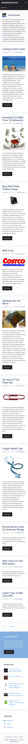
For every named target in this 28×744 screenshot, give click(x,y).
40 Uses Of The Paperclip (10, 381)
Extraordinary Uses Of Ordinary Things (13, 528)
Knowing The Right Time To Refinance (13, 119)
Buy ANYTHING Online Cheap (11, 188)
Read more (7, 105)
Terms (15, 737)
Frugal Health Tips (12, 448)
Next (12, 627)
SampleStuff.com (10, 2)
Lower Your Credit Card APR (12, 594)
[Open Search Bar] (26, 2)
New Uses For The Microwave (12, 562)
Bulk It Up (7, 250)
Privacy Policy (8, 737)
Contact (21, 737)
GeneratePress (14, 741)
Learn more (9, 652)
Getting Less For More (11, 302)
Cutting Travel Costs (13, 49)
